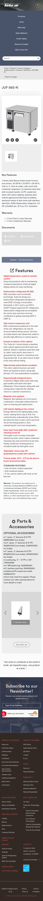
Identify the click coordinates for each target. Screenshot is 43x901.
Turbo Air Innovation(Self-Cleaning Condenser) (32, 813)
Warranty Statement (29, 788)
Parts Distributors (28, 772)
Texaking (5, 852)
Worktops (5, 755)
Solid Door (27, 70)
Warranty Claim (28, 785)
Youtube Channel (10, 871)
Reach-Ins (5, 744)
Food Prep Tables (7, 748)
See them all (21, 645)
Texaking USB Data (8, 832)
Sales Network (21, 33)
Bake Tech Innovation (9, 861)
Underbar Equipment (8, 778)
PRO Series (27, 744)
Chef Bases (5, 758)
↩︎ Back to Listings (10, 77)
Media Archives (7, 825)
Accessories (6, 785)
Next (37, 613)
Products (21, 16)
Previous (5, 613)
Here (38, 860)
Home (6, 68)
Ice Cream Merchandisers (10, 765)
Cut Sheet (11, 236)
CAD (9, 241)
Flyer (3, 829)
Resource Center (21, 44)
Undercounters (9, 70)
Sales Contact (6, 802)
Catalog (4, 818)
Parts (21, 22)
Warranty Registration (30, 792)
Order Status (21, 39)
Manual (4, 822)
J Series (26, 755)
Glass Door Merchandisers (10, 762)
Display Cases (6, 774)
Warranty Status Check (30, 781)
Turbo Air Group (7, 849)
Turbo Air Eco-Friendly (33, 830)
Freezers (19, 70)
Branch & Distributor (8, 805)
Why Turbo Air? (21, 50)
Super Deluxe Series (30, 748)
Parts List (26, 768)
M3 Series (26, 751)
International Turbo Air (9, 809)
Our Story (26, 802)
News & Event (8, 867)
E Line (25, 758)
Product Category (24, 68)
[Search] (39, 58)
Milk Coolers (6, 781)
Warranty (21, 28)
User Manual (28, 236)
